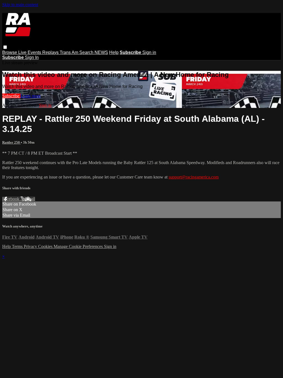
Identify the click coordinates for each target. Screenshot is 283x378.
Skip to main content (20, 4)
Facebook (11, 198)
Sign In (32, 57)
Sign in (149, 52)
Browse (10, 52)
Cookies (46, 246)
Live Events (30, 52)
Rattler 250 (11, 142)
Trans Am (69, 52)
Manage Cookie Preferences (79, 246)
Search (87, 52)
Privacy (31, 246)
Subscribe (11, 96)
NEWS (101, 52)
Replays (51, 52)
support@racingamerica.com (194, 177)
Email (30, 198)
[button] (5, 47)
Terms (18, 246)
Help (114, 52)
